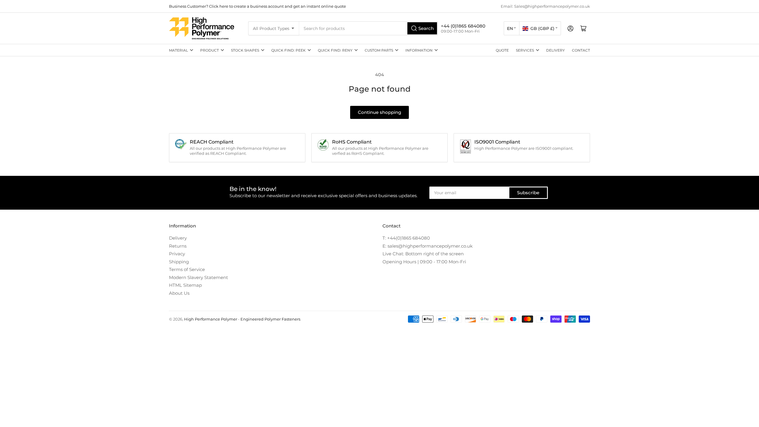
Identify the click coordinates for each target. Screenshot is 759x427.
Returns (177, 246)
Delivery (555, 50)
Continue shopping (379, 112)
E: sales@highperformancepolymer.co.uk (427, 246)
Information (419, 50)
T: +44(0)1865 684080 (406, 238)
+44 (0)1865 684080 (463, 26)
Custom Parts (379, 50)
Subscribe (528, 192)
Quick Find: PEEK (288, 50)
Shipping (179, 262)
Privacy (177, 253)
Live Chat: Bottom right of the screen (423, 253)
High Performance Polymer (210, 319)
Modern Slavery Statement (198, 277)
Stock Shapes (245, 50)
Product (209, 50)
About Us (179, 293)
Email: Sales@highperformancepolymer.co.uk (545, 6)
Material (178, 50)
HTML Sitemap (185, 285)
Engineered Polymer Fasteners (270, 319)
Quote (502, 50)
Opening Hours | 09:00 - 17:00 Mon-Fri (424, 262)
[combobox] (368, 28)
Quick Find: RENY (335, 50)
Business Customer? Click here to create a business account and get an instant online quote (257, 6)
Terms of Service (187, 269)
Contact (581, 50)
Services (525, 50)
